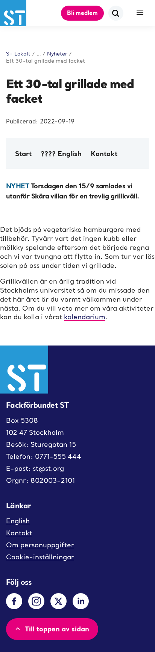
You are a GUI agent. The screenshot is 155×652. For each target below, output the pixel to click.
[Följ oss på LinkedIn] (81, 601)
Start (23, 153)
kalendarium (84, 316)
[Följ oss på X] (58, 601)
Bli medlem (82, 13)
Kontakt (104, 153)
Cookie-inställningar (40, 557)
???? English (61, 153)
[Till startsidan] (13, 13)
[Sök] (115, 13)
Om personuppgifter (40, 545)
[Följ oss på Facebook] (14, 601)
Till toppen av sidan (57, 628)
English (18, 521)
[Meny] (140, 13)
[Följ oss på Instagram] (36, 601)
